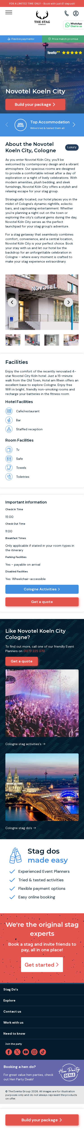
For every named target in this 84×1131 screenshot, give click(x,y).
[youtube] (26, 1052)
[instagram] (35, 1052)
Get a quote (42, 601)
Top (74, 1089)
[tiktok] (43, 1052)
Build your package (40, 1120)
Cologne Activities (40, 589)
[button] (73, 124)
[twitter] (18, 1052)
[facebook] (9, 1052)
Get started (39, 964)
